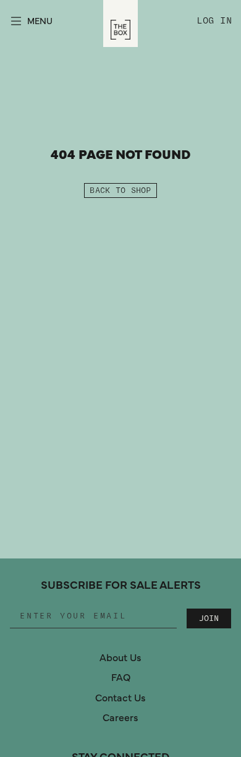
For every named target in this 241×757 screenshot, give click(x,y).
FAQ (120, 678)
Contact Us (120, 698)
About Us (120, 658)
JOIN (209, 618)
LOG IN (217, 21)
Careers (120, 718)
